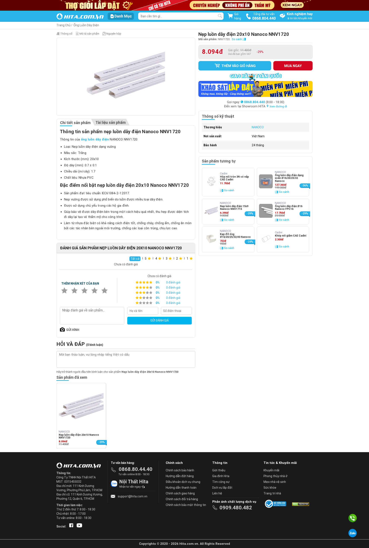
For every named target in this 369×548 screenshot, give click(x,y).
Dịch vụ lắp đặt (222, 487)
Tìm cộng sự (221, 482)
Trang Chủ (63, 25)
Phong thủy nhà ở (275, 476)
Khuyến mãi (271, 470)
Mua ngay (293, 66)
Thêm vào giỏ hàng (238, 66)
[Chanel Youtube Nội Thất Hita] (79, 526)
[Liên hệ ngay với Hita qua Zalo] (352, 533)
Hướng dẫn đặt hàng (180, 476)
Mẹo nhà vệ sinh (275, 482)
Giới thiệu (218, 470)
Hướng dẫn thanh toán (181, 487)
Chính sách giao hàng (180, 493)
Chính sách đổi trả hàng (182, 499)
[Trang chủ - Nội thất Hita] (79, 466)
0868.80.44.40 (135, 469)
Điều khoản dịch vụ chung (183, 482)
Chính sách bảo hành (180, 470)
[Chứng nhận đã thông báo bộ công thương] (276, 504)
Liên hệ (217, 493)
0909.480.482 (236, 508)
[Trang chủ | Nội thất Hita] (80, 16)
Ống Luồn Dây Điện (86, 25)
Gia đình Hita (220, 476)
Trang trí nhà (272, 493)
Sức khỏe (270, 487)
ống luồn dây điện (95, 139)
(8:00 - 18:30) (264, 102)
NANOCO (258, 127)
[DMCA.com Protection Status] (300, 503)
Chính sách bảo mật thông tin (186, 505)
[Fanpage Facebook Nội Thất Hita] (70, 526)
